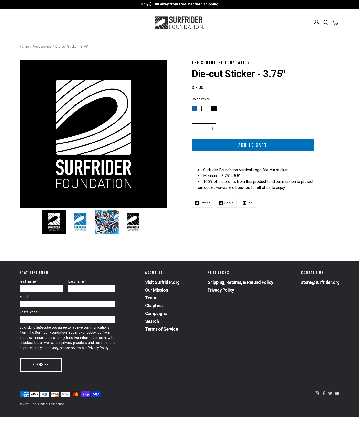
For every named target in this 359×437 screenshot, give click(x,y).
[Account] (316, 23)
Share (228, 203)
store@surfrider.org (320, 282)
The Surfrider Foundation (47, 404)
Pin (250, 203)
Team (150, 297)
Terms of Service (161, 329)
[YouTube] (337, 393)
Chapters (153, 305)
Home (24, 46)
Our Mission (156, 290)
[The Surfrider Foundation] (179, 22)
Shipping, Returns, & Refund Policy (240, 282)
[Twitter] (330, 393)
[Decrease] (195, 129)
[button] (326, 22)
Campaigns (156, 313)
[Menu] (25, 23)
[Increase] (212, 129)
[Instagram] (317, 393)
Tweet (205, 203)
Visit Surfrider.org (162, 282)
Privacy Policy (98, 348)
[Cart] (335, 23)
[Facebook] (323, 393)
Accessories (42, 46)
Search (152, 321)
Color (201, 99)
